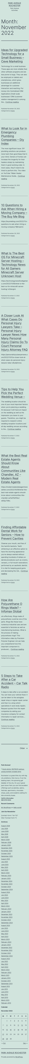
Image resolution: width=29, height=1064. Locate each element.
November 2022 (6, 950)
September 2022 (7, 956)
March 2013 (5, 1000)
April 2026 (4, 837)
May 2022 (4, 964)
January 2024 (6, 911)
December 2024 (6, 881)
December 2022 (6, 947)
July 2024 (4, 895)
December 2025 (6, 848)
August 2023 (5, 925)
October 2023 (6, 920)
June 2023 (4, 931)
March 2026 (5, 840)
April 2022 (4, 967)
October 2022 (6, 953)
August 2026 (5, 826)
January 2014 (5, 978)
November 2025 (6, 851)
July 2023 (4, 928)
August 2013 (5, 986)
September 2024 (7, 889)
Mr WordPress (6, 807)
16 (10, 1030)
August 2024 (5, 892)
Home (13, 111)
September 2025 (7, 856)
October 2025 (6, 853)
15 (7, 1030)
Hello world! (17, 807)
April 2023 (4, 936)
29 (7, 1039)
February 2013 (6, 1003)
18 (18, 1030)
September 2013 (6, 983)
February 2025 (6, 875)
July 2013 (4, 989)
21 (3, 1034)
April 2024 (4, 903)
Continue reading (12, 102)
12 (22, 1025)
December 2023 (6, 914)
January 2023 (6, 945)
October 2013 (6, 981)
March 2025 (5, 873)
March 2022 (5, 970)
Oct (4, 1043)
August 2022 (5, 959)
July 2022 (4, 961)
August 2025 (5, 859)
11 (18, 1025)
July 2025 (4, 862)
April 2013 (4, 997)
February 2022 (6, 972)
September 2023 (7, 923)
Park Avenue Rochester (13, 1053)
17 (14, 1030)
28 (3, 1039)
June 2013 (4, 992)
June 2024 (5, 898)
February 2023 (6, 942)
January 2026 (6, 845)
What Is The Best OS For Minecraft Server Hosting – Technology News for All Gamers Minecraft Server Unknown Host (13, 265)
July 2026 (4, 828)
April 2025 (4, 870)
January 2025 (6, 878)
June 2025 (4, 864)
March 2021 (5, 975)
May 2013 (4, 994)
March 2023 (5, 939)
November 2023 (6, 917)
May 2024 (4, 900)
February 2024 (6, 909)
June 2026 (4, 831)
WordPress (19, 1057)
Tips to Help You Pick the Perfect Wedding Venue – (13, 393)
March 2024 (5, 906)
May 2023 (4, 934)
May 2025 (4, 867)
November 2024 (6, 884)
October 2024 (6, 887)
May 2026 (4, 834)
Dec (24, 1043)
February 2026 (6, 842)
